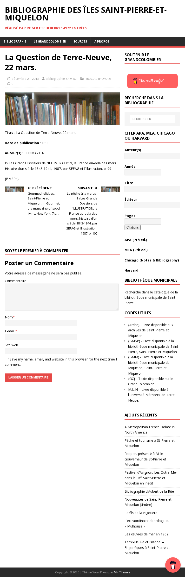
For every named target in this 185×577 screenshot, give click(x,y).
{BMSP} (134, 341)
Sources (80, 41)
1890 (88, 78)
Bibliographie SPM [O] (61, 78)
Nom (9, 317)
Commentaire (15, 281)
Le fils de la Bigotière (141, 512)
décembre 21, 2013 (25, 78)
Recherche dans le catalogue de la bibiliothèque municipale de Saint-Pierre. (151, 297)
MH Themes (122, 572)
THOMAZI (104, 78)
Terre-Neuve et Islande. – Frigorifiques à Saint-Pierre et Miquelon (147, 547)
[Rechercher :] (152, 119)
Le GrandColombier (50, 41)
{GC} (131, 378)
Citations (132, 227)
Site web (11, 345)
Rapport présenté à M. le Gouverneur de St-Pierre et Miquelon (145, 459)
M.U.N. (133, 389)
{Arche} (133, 325)
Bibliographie (15, 41)
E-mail (10, 331)
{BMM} (133, 357)
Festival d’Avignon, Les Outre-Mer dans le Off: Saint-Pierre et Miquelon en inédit (151, 477)
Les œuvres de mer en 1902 (146, 534)
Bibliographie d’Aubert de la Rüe (149, 491)
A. (94, 78)
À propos (101, 41)
